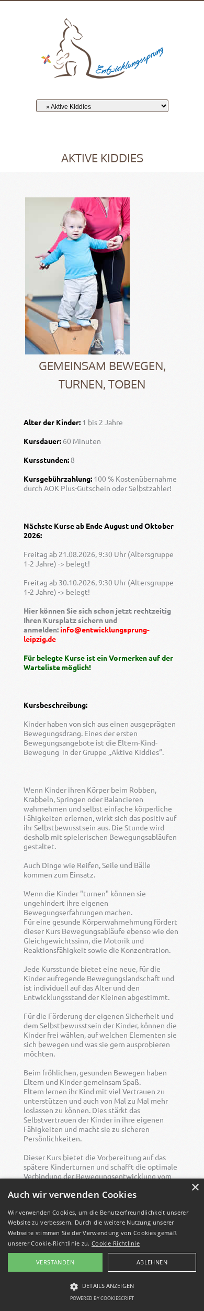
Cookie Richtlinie (116, 1243)
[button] (102, 1286)
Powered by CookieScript (102, 1298)
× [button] (195, 1188)
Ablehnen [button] (152, 1262)
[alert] (102, 1245)
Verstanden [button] (55, 1262)
